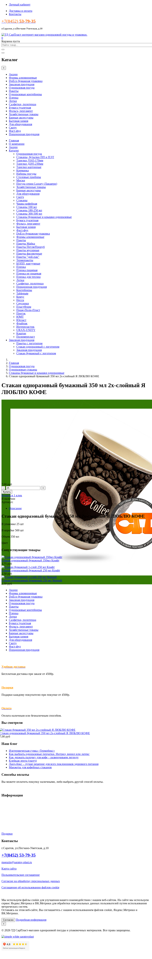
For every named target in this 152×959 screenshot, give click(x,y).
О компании (16, 143)
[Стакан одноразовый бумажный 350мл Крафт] (31, 557)
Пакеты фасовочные (29, 253)
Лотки (13, 101)
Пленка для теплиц (28, 276)
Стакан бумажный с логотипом (36, 353)
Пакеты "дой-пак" (27, 256)
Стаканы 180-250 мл (29, 210)
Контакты (15, 14)
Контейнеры (24, 290)
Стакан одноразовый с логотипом (37, 346)
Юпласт (21, 320)
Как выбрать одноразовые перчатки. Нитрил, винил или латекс (49, 754)
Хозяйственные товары (23, 114)
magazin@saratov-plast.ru (16, 862)
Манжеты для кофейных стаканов (30, 767)
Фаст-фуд (15, 130)
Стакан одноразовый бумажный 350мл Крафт (30, 560)
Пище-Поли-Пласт (28, 310)
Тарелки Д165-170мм (29, 160)
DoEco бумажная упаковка (25, 81)
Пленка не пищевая (28, 273)
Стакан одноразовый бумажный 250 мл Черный (31, 580)
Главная (14, 140)
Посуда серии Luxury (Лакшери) (36, 183)
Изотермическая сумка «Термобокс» (32, 750)
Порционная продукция (24, 134)
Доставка (7, 808)
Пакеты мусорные (27, 250)
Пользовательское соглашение (20, 874)
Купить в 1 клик (11, 495)
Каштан (21, 333)
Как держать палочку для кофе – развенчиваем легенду (44, 757)
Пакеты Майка (25, 243)
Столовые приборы (28, 177)
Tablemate (22, 293)
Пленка (13, 97)
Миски (20, 180)
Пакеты (14, 91)
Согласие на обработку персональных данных (30, 881)
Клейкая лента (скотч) (23, 760)
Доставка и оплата (20, 10)
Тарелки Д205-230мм (29, 163)
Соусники (22, 303)
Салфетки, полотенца (22, 104)
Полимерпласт (25, 336)
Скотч (12, 127)
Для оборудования (20, 124)
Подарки (7, 687)
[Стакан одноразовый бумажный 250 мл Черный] (29, 577)
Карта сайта (8, 868)
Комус (20, 296)
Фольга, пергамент (21, 111)
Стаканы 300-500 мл (29, 213)
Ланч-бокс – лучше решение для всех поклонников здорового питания (53, 764)
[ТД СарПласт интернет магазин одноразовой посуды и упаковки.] (44, 34)
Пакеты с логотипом (29, 343)
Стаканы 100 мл (26, 207)
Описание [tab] (15, 508)
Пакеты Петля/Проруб (30, 246)
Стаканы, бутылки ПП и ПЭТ (35, 157)
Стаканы (21, 200)
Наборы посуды (26, 173)
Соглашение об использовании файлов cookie (30, 887)
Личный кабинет (19, 4)
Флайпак (21, 323)
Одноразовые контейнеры (25, 94)
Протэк (21, 313)
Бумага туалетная (20, 107)
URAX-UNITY (25, 330)
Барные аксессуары (21, 117)
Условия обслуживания (16, 802)
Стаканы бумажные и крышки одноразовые (44, 217)
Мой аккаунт (9, 821)
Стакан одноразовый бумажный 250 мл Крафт (30, 570)
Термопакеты (24, 260)
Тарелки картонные (28, 167)
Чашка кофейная (26, 203)
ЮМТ (20, 316)
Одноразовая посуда (21, 87)
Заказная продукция (21, 84)
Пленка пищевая (26, 270)
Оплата (6, 814)
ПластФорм (23, 306)
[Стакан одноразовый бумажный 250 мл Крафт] (28, 567)
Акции (13, 74)
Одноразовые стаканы (23, 369)
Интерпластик (25, 326)
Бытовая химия (18, 120)
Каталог (14, 150)
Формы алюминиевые (23, 77)
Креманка (22, 170)
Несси (20, 300)
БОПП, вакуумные (28, 263)
